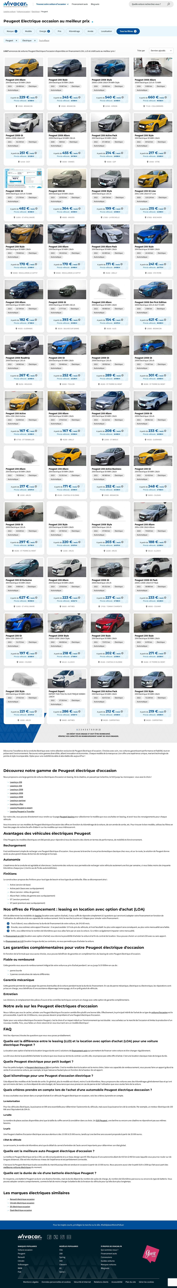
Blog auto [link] (105, 1268)
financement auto (80, 1050)
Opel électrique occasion (21, 1210)
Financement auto (80, 4)
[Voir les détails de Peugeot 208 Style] (67, 83)
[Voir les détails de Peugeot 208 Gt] (67, 361)
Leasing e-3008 (16, 793)
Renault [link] (21, 1257)
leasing (38, 915)
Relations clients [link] (101, 1282)
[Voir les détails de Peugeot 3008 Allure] (153, 83)
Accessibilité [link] (116, 1282)
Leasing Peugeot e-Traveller (22, 811)
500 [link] (60, 1260)
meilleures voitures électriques (17, 1167)
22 (100, 729)
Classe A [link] (63, 1264)
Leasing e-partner (18, 800)
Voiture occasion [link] (25, 1249)
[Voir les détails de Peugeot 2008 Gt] (24, 138)
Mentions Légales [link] (31, 1282)
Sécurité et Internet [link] (82, 1282)
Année (90, 31)
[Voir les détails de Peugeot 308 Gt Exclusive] (24, 583)
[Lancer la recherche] (168, 4)
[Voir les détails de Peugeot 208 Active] (24, 416)
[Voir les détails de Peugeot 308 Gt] (67, 194)
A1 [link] (60, 1268)
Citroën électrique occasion (22, 1203)
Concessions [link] (106, 1257)
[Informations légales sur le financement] (36, 97)
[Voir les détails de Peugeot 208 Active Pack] (110, 138)
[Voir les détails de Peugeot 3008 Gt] (24, 194)
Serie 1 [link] (62, 1271)
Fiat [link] (19, 1271)
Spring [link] (62, 1257)
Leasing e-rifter (16, 804)
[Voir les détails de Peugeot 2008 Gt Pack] (153, 583)
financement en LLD (15, 941)
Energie (43, 31)
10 (96, 729)
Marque (10, 31)
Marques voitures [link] (108, 1264)
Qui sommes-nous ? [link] (109, 1249)
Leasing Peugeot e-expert (21, 807)
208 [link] (60, 1253)
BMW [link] (20, 1268)
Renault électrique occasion (22, 1199)
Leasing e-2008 (16, 789)
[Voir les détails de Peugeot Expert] (67, 696)
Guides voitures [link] (108, 1260)
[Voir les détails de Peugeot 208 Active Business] (110, 472)
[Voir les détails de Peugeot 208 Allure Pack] (110, 249)
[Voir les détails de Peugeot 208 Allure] (24, 83)
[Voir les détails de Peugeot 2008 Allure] (67, 138)
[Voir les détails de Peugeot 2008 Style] (110, 83)
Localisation (106, 31)
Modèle (28, 31)
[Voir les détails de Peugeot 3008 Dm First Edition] (153, 305)
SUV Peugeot (101, 1120)
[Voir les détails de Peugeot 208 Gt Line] (153, 194)
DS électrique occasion (20, 1206)
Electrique (27, 40)
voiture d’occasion (159, 1012)
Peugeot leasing (67, 816)
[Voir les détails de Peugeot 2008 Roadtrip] (24, 361)
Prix (59, 31)
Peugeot (9, 40)
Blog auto (95, 4)
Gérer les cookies (146, 1282)
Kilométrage (74, 31)
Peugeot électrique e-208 (37, 1067)
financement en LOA (15, 936)
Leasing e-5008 (16, 796)
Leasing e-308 (16, 785)
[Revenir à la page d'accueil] (16, 4)
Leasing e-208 (16, 782)
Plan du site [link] (131, 1282)
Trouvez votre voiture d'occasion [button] (51, 4)
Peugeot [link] (21, 1253)
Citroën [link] (21, 1260)
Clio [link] (61, 1249)
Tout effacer (44, 40)
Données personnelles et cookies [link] (56, 1282)
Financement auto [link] (109, 1253)
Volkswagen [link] (23, 1264)
